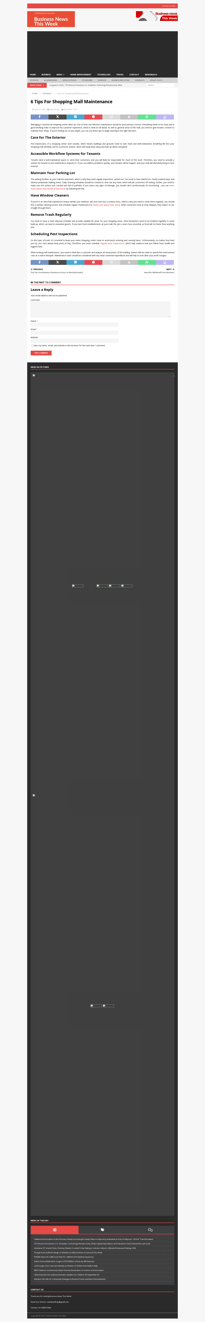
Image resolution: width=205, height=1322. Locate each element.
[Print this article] (129, 117)
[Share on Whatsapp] (147, 117)
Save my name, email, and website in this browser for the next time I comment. (69, 345)
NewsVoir (102, 80)
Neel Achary (55, 109)
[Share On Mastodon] (165, 117)
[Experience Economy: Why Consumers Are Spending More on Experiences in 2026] (90, 789)
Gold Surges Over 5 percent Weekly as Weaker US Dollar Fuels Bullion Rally (66, 1266)
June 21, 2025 (40, 109)
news (59, 74)
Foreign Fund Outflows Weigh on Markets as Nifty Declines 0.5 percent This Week (68, 1252)
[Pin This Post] (93, 117)
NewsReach (151, 74)
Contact (134, 74)
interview (34, 80)
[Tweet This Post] (57, 117)
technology (103, 74)
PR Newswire (87, 80)
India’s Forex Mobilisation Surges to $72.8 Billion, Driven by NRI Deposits (64, 1261)
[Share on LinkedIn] (75, 117)
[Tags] (102, 1230)
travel (120, 74)
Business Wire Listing (121, 80)
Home (33, 74)
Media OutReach (69, 80)
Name (34, 321)
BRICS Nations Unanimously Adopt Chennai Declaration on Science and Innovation (69, 1270)
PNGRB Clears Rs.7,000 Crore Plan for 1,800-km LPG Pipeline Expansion (64, 1257)
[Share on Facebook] (40, 117)
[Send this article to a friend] (111, 117)
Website (34, 337)
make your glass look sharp (106, 205)
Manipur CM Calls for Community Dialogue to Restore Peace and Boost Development (69, 1279)
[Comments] (150, 1230)
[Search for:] (160, 85)
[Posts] (55, 1230)
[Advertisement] (102, 50)
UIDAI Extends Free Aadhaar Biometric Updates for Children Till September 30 (66, 1274)
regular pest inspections (112, 243)
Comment (35, 300)
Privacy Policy (156, 80)
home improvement (80, 74)
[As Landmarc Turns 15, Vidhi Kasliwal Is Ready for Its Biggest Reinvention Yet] (108, 1109)
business (46, 74)
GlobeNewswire (50, 80)
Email (33, 329)
